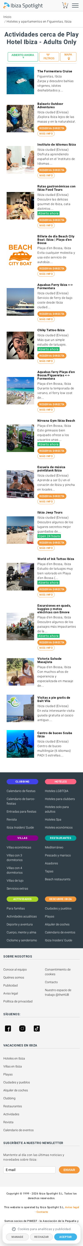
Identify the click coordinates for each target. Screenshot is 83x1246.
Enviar (69, 1170)
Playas (49, 916)
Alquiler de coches (57, 924)
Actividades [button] (22, 899)
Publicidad (10, 985)
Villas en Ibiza (12, 1066)
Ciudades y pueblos (58, 908)
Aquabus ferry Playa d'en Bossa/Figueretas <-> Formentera (56, 375)
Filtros (49, 58)
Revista (12, 819)
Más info (46, 133)
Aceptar (65, 1236)
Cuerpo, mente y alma (21, 932)
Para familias (16, 908)
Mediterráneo (54, 847)
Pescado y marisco (58, 855)
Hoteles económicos (59, 827)
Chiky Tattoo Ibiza (51, 330)
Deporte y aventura (20, 924)
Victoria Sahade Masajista (49, 660)
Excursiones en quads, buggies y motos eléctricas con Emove (54, 609)
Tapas (49, 871)
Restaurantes (12, 1106)
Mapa (68, 54)
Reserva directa (51, 128)
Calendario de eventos (60, 932)
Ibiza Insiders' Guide (20, 827)
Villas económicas (19, 847)
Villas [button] (22, 838)
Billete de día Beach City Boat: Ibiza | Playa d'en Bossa (56, 240)
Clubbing (9, 1098)
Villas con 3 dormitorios (15, 858)
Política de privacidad (18, 1001)
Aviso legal (10, 993)
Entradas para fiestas (21, 811)
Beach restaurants (57, 879)
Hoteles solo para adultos (57, 809)
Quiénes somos (13, 977)
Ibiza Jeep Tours (49, 512)
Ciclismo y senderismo (22, 940)
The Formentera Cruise (54, 71)
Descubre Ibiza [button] (60, 899)
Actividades (11, 1114)
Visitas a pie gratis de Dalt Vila (53, 699)
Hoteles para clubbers (60, 799)
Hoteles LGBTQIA (56, 791)
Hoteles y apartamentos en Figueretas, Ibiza (39, 21)
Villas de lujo (15, 880)
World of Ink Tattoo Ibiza (55, 559)
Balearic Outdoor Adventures (50, 105)
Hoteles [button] (61, 781)
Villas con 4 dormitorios (15, 870)
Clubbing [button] (22, 781)
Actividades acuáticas (22, 916)
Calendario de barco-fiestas (21, 801)
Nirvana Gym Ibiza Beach (56, 420)
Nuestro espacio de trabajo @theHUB (58, 992)
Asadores (51, 863)
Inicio (7, 17)
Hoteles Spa (53, 819)
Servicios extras (17, 888)
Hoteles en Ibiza (14, 1058)
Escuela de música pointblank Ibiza (51, 468)
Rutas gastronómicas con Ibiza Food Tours (56, 188)
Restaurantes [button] (60, 838)
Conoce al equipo (15, 969)
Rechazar (41, 1236)
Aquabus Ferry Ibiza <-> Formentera (55, 286)
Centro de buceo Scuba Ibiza (54, 734)
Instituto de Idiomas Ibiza (56, 144)
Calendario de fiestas (21, 791)
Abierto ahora (23, 56)
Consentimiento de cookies (58, 972)
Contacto (51, 982)
